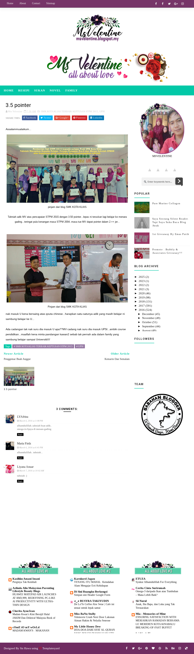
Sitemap (50, 3)
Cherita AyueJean (24, 610)
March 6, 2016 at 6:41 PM (31, 447)
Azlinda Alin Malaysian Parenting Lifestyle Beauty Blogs (33, 589)
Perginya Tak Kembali (25, 581)
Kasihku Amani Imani (26, 578)
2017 (142, 305)
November (148, 318)
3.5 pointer (10, 389)
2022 (142, 285)
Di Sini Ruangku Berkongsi (90, 591)
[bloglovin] (153, 648)
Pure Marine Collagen (166, 203)
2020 (142, 293)
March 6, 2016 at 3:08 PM (31, 421)
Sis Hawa (25, 648)
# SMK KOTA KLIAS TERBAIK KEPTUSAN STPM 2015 (43, 346)
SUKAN (39, 90)
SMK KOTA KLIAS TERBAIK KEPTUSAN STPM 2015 (69, 111)
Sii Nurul (141, 600)
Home (10, 3)
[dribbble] (160, 648)
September (148, 326)
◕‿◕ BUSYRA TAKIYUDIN (91, 600)
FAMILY (71, 90)
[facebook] (156, 4)
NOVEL (55, 90)
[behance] (173, 648)
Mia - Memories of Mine (151, 613)
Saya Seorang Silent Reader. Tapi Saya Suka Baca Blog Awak (170, 222)
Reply (20, 434)
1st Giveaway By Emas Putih (170, 234)
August (146, 330)
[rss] (166, 648)
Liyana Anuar (25, 466)
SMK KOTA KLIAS (76, 207)
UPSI (102, 111)
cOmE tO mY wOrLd (26, 627)
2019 (142, 297)
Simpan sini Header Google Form (92, 594)
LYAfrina (22, 416)
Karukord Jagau (84, 578)
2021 (142, 289)
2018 (142, 301)
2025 (142, 276)
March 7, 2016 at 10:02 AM (31, 470)
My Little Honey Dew (87, 626)
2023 (142, 281)
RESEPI (24, 90)
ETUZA (141, 578)
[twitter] (169, 4)
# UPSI (79, 346)
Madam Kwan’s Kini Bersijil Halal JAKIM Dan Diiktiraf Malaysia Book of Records (34, 618)
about (22, 3)
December (148, 314)
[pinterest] (146, 648)
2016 (142, 309)
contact (36, 3)
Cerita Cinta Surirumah (150, 588)
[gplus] (176, 4)
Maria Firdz (24, 443)
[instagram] (182, 4)
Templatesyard (51, 648)
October (147, 322)
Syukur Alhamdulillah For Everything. (156, 581)
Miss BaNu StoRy (85, 613)
